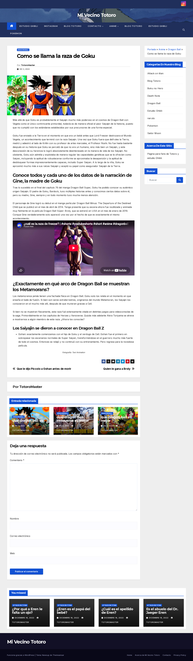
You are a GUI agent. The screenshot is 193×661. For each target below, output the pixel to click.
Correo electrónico (20, 536)
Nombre (14, 518)
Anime (113, 26)
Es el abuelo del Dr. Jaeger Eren (162, 611)
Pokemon (16, 33)
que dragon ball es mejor (116, 419)
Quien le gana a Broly (116, 368)
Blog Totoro (73, 26)
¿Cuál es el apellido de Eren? (117, 611)
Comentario (17, 460)
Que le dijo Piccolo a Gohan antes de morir (44, 368)
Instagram (51, 26)
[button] (184, 29)
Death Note (153, 95)
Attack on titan (155, 73)
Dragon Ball (23, 50)
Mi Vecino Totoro (96, 15)
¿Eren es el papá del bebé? (73, 611)
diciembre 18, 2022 (25, 618)
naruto (151, 118)
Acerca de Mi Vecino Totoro (147, 655)
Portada (151, 49)
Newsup (45, 655)
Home (129, 655)
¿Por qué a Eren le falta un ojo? (27, 611)
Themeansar (58, 655)
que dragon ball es (27, 421)
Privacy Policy (180, 655)
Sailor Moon (154, 133)
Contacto (95, 26)
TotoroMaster (28, 65)
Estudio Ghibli (28, 26)
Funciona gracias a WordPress (21, 655)
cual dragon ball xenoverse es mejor (72, 419)
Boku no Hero (155, 88)
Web (12, 553)
